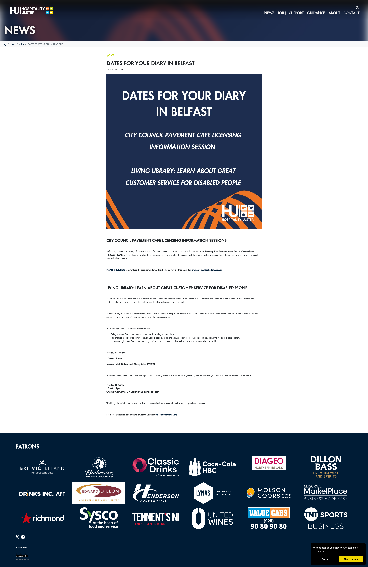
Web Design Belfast (22, 559)
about (334, 13)
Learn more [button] (319, 551)
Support (296, 13)
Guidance (316, 13)
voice (21, 44)
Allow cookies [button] (351, 559)
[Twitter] (17, 537)
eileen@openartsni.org (166, 414)
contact (351, 13)
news (269, 13)
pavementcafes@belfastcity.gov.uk (206, 269)
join (282, 13)
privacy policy (22, 546)
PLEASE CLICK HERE (115, 269)
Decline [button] (325, 559)
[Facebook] (23, 537)
